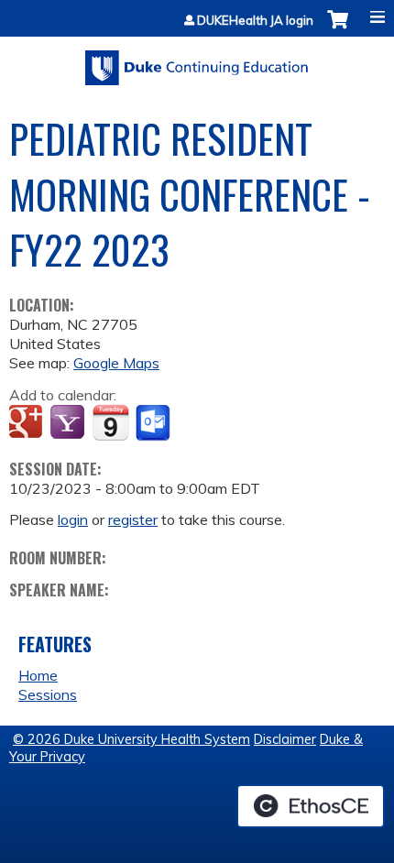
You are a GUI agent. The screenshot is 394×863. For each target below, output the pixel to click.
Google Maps (116, 363)
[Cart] (337, 29)
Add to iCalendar (110, 422)
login (73, 519)
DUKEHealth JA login (255, 21)
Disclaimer (285, 739)
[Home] (197, 61)
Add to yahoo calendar (69, 423)
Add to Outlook (154, 423)
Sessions (47, 694)
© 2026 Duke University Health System (131, 739)
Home (38, 675)
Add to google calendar (28, 423)
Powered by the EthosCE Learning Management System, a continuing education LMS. (310, 806)
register (133, 519)
